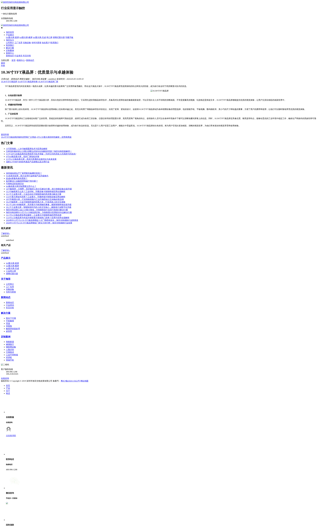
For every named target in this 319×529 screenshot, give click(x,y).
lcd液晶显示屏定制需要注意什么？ (21, 186)
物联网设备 (11, 347)
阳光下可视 (11, 318)
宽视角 (9, 326)
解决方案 (10, 48)
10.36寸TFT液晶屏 (9, 82)
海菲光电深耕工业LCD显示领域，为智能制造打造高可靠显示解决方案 (37, 210)
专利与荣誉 (36, 43)
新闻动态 (10, 56)
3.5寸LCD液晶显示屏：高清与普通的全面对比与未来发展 (31, 159)
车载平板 (69, 37)
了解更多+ (5, 233)
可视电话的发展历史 (15, 184)
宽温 (8, 323)
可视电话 (10, 352)
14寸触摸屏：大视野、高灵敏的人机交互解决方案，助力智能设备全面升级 (39, 189)
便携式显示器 (59, 37)
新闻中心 (10, 53)
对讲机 (9, 357)
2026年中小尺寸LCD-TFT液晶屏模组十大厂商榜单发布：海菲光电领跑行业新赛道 (42, 220)
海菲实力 (10, 40)
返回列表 (5, 134)
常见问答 (27, 56)
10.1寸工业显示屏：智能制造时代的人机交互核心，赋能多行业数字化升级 (38, 207)
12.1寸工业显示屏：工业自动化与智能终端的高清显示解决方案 (33, 194)
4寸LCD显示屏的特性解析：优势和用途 (54, 137)
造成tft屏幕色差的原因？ (17, 178)
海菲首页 (10, 32)
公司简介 (10, 43)
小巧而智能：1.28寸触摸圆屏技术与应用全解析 (26, 149)
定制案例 (10, 50)
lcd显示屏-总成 (39, 37)
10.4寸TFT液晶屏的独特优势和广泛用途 (18, 137)
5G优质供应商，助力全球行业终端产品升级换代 (27, 176)
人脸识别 (10, 350)
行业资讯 (18, 56)
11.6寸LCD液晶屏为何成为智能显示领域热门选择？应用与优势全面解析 (37, 218)
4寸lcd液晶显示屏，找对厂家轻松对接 (22, 156)
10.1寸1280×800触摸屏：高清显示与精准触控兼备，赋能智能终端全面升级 (38, 205)
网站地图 (84, 381)
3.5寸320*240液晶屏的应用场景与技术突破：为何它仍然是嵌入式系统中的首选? (41, 154)
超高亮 (9, 331)
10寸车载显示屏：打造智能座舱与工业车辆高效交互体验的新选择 (35, 199)
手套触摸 (10, 321)
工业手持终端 (12, 355)
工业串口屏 (11, 271)
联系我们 (54, 43)
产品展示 (10, 35)
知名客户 (46, 43)
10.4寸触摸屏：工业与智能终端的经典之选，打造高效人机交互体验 (35, 202)
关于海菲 (5, 279)
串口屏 (49, 37)
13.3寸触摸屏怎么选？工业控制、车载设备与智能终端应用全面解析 (35, 191)
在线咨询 (5, 378)
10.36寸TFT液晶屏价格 (28, 82)
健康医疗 (10, 344)
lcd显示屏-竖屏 (12, 37)
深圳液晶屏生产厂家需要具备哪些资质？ (24, 173)
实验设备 (27, 43)
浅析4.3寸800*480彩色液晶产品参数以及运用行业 (27, 162)
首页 (13, 60)
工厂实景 (18, 43)
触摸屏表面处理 (13, 329)
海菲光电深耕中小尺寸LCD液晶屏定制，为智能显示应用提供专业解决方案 (39, 212)
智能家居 (10, 342)
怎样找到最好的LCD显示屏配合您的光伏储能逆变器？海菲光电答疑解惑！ (39, 151)
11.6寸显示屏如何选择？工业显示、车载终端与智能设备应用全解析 (35, 197)
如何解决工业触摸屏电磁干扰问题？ (22, 181)
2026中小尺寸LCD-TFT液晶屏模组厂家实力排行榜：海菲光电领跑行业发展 (39, 223)
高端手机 (10, 360)
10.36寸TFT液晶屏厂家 (48, 82)
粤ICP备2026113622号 (70, 381)
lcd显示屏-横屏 (25, 37)
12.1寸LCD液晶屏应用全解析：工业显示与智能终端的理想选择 (33, 215)
